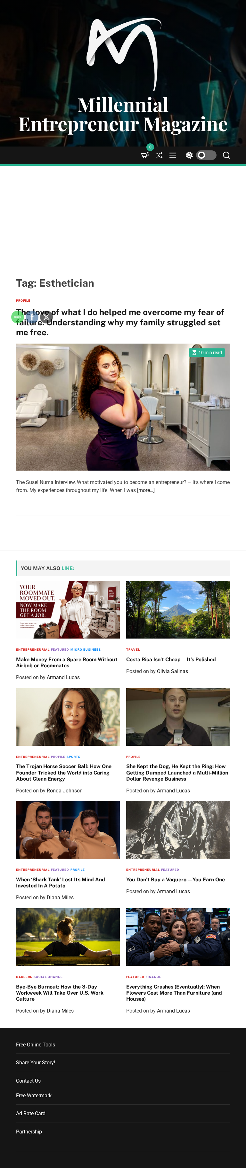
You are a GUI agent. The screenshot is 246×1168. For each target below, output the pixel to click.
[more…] (146, 490)
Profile (133, 757)
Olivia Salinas (172, 671)
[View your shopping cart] (145, 155)
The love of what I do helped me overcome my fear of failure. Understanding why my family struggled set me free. (120, 322)
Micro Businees (85, 649)
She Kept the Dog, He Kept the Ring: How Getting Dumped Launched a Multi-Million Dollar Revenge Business (177, 772)
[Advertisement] (123, 213)
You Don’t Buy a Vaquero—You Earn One (175, 880)
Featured (170, 869)
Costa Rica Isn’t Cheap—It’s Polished (171, 659)
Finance (153, 977)
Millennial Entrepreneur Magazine (123, 113)
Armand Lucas (173, 791)
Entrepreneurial (143, 869)
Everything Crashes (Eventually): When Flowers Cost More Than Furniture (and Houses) (174, 993)
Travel (133, 649)
